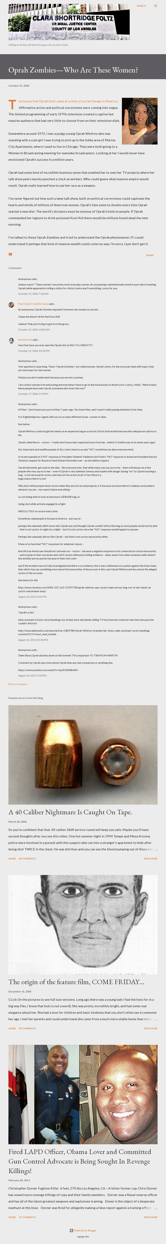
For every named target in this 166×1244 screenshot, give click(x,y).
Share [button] (150, 255)
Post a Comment (17, 684)
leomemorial (25, 339)
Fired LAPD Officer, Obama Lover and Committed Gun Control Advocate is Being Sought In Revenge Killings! (79, 1161)
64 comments (27, 858)
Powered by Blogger (84, 1230)
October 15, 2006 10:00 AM (34, 329)
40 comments (27, 1028)
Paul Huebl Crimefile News (33, 303)
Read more (151, 858)
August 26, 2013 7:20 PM (32, 675)
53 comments (27, 1217)
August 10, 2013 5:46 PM (32, 596)
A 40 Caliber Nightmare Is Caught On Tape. (70, 811)
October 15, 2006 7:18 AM (33, 293)
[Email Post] (10, 255)
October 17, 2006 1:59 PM (33, 393)
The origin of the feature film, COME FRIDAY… (76, 981)
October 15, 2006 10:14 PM (34, 350)
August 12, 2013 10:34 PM (33, 639)
